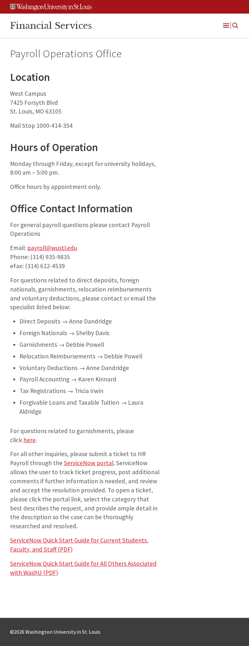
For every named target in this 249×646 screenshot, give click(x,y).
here (29, 440)
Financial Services (51, 25)
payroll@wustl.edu (52, 248)
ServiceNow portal (88, 463)
